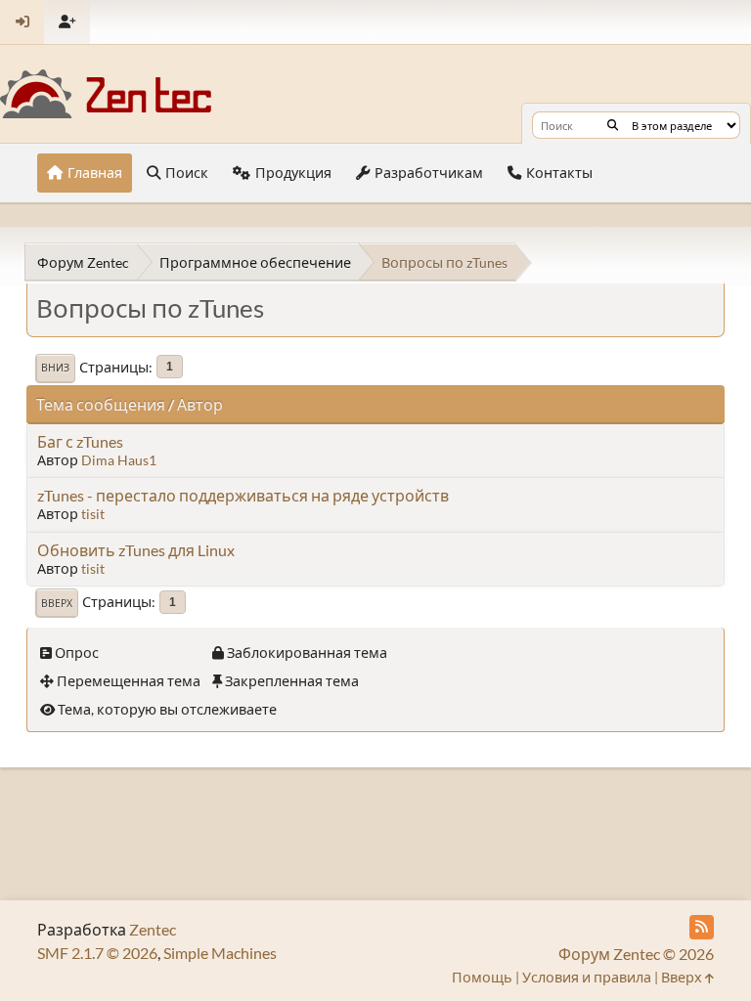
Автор (200, 404)
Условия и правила (586, 977)
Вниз (55, 367)
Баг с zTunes (80, 441)
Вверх (56, 603)
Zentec (152, 929)
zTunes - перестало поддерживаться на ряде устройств (243, 495)
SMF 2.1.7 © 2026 (97, 952)
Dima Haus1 (118, 460)
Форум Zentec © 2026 (636, 953)
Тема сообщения (100, 404)
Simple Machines (220, 952)
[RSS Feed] (701, 927)
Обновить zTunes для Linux (136, 550)
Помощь (482, 977)
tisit (93, 513)
